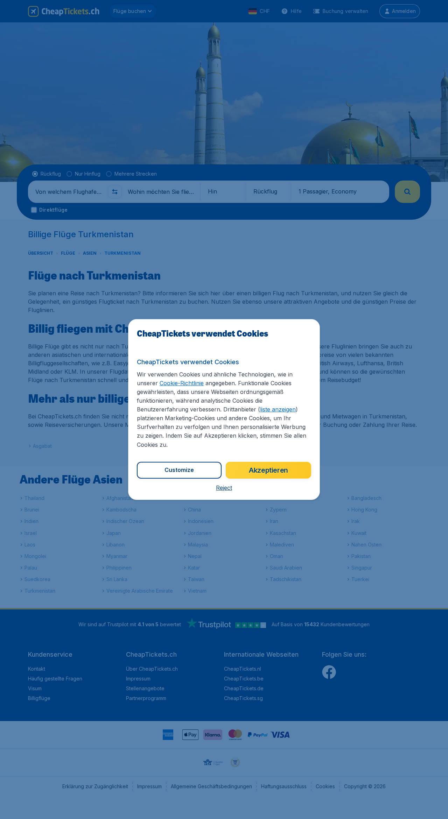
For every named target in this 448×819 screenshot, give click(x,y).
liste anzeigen (278, 409)
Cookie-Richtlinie (182, 383)
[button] (224, 487)
